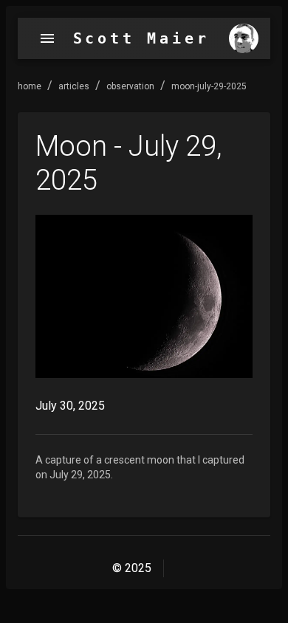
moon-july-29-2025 (209, 86)
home (29, 86)
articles (73, 86)
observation (130, 86)
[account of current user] (47, 38)
